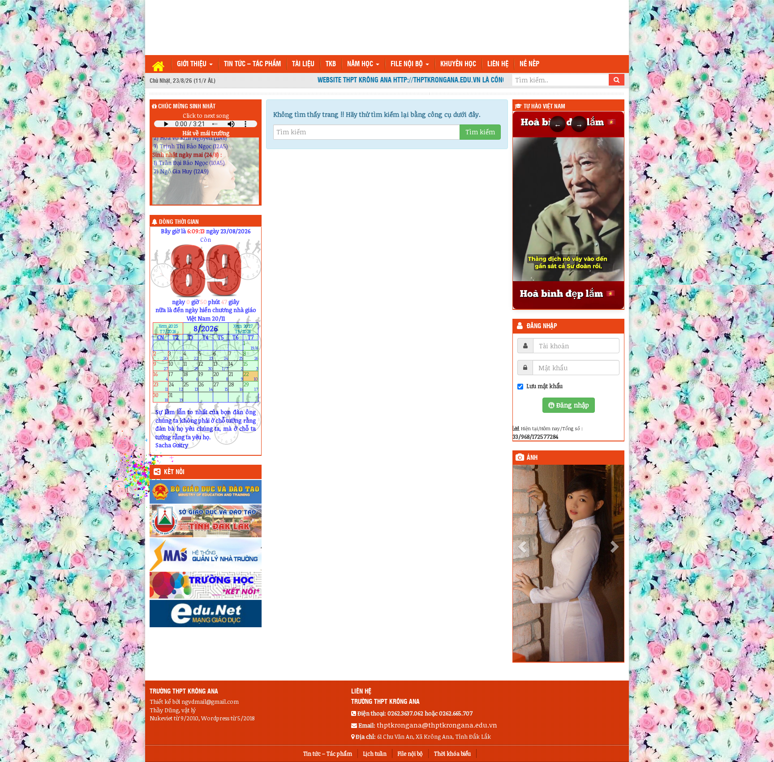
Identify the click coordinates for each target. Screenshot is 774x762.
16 (160, 376)
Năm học (361, 64)
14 (235, 366)
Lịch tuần (375, 724)
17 (175, 376)
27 (220, 386)
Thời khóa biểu (452, 724)
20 (220, 376)
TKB (331, 64)
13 (220, 366)
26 (205, 386)
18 (190, 376)
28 (235, 386)
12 (205, 366)
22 (250, 376)
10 (175, 366)
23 (160, 386)
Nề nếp (529, 64)
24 (175, 386)
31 (175, 397)
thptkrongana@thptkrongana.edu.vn (437, 695)
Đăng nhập (542, 326)
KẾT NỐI (174, 472)
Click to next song (206, 115)
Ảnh (532, 458)
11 (190, 366)
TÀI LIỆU (303, 64)
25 (190, 386)
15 (250, 366)
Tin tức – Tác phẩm (252, 64)
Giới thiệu (192, 64)
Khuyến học (458, 64)
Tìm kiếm (480, 132)
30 (160, 397)
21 (235, 376)
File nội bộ (408, 64)
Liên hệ (497, 64)
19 (205, 376)
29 (250, 386)
